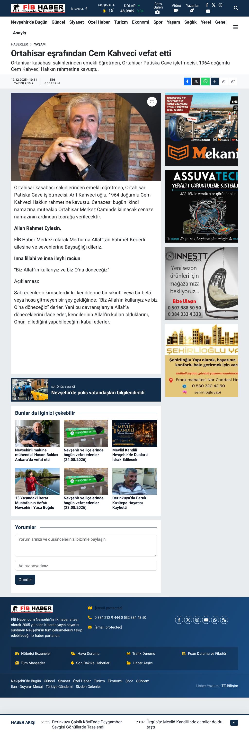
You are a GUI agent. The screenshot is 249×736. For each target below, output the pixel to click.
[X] (188, 620)
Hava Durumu (88, 653)
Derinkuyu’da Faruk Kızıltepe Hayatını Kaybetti (129, 503)
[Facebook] (179, 620)
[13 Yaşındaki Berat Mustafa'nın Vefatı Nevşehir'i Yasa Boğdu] (37, 481)
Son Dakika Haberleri (93, 663)
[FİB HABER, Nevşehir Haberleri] (38, 8)
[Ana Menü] (235, 27)
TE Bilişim (230, 686)
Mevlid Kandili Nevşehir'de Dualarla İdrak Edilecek (130, 455)
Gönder (25, 579)
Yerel (206, 22)
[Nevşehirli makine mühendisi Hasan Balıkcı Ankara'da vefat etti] (37, 433)
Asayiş (19, 32)
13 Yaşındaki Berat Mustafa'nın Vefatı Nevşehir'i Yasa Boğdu (34, 503)
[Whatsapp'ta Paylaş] (205, 82)
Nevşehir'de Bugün (29, 22)
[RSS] (224, 620)
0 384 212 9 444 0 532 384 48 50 (120, 617)
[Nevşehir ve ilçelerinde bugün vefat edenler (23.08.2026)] (86, 481)
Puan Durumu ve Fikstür (207, 653)
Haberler (19, 44)
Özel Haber (99, 22)
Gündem (142, 681)
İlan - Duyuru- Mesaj (27, 686)
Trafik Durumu (143, 653)
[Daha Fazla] (215, 82)
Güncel (58, 22)
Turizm (121, 22)
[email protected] (109, 608)
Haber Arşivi (143, 663)
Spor (158, 22)
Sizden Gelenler (88, 686)
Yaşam (173, 22)
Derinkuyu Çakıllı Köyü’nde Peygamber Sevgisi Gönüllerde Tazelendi (87, 724)
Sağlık (190, 22)
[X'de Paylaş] (196, 82)
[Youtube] (206, 620)
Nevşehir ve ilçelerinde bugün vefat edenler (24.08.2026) (84, 455)
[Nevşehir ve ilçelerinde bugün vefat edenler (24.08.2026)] (86, 433)
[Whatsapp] (215, 620)
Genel (221, 22)
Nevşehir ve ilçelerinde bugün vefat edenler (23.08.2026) (84, 503)
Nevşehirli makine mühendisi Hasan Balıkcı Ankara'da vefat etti (36, 455)
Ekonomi (140, 22)
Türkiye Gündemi (59, 686)
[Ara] (236, 8)
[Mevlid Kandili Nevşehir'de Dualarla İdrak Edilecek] (134, 433)
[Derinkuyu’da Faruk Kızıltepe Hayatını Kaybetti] (134, 481)
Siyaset (76, 22)
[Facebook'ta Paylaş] (187, 82)
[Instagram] (197, 620)
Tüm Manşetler (33, 663)
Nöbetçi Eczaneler (36, 653)
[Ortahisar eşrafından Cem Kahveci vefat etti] (86, 137)
